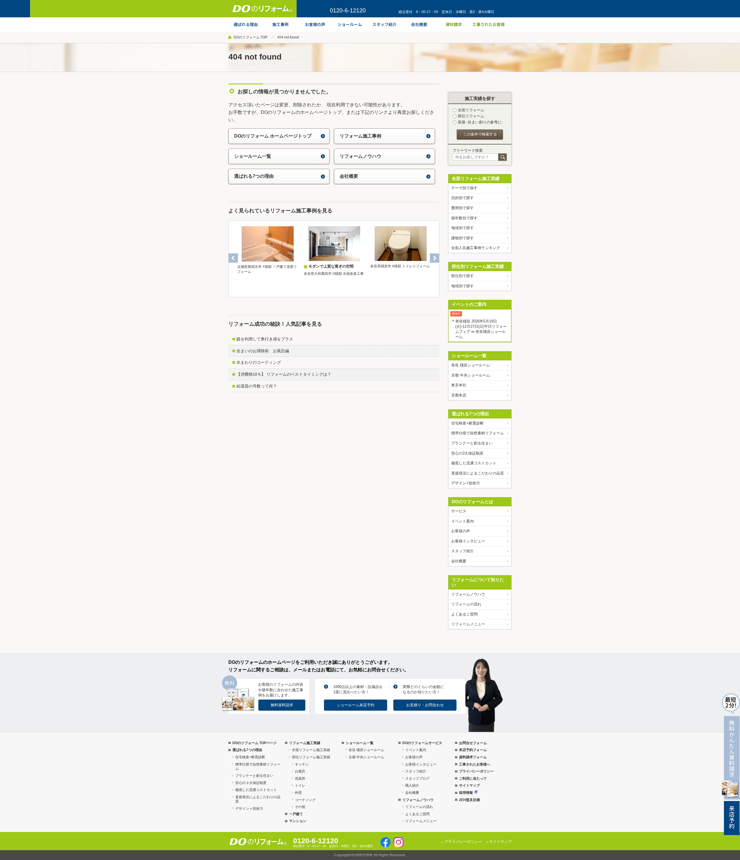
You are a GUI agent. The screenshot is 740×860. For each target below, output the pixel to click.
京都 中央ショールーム (470, 375)
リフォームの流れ (466, 604)
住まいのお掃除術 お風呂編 (262, 351)
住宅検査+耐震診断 (467, 423)
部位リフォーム (471, 116)
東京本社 (458, 385)
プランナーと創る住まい (472, 443)
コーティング (305, 800)
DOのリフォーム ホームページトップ (273, 136)
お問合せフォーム (473, 743)
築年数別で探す (464, 218)
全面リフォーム (471, 110)
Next (434, 258)
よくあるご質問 (464, 614)
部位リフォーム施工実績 (311, 757)
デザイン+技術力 (465, 483)
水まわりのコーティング (258, 362)
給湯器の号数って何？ (256, 386)
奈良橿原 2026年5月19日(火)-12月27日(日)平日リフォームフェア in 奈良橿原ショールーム (481, 329)
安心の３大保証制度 (251, 783)
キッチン (302, 764)
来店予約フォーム (473, 750)
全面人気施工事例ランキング (475, 248)
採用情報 (466, 793)
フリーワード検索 (468, 150)
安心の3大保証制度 (467, 453)
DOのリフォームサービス (422, 743)
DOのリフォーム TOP (250, 37)
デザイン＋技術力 (249, 809)
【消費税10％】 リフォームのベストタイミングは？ (283, 374)
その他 (300, 807)
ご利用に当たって (473, 778)
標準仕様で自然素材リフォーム (477, 433)
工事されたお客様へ (474, 764)
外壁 (298, 793)
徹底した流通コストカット (473, 463)
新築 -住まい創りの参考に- (480, 122)
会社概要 (349, 176)
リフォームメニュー (468, 624)
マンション (297, 821)
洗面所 (300, 778)
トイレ (300, 785)
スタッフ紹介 (462, 551)
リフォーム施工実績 (304, 743)
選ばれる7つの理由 (254, 176)
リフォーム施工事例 (360, 136)
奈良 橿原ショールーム (470, 365)
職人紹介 (412, 785)
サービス (458, 511)
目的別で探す (462, 198)
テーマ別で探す (464, 188)
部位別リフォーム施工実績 (478, 266)
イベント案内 (462, 521)
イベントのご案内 (469, 304)
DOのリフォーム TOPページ (254, 743)
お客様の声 (460, 531)
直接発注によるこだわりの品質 (477, 473)
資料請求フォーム (473, 757)
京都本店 (458, 395)
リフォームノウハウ (360, 156)
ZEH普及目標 (469, 800)
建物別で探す (462, 238)
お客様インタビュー (468, 541)
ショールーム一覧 (252, 156)
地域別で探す (462, 228)
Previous (233, 258)
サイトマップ (469, 785)
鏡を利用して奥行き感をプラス (264, 339)
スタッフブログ (417, 778)
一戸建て (296, 814)
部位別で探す (462, 276)
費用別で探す (462, 208)
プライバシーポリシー (476, 771)
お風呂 (300, 771)
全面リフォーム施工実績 (476, 178)
